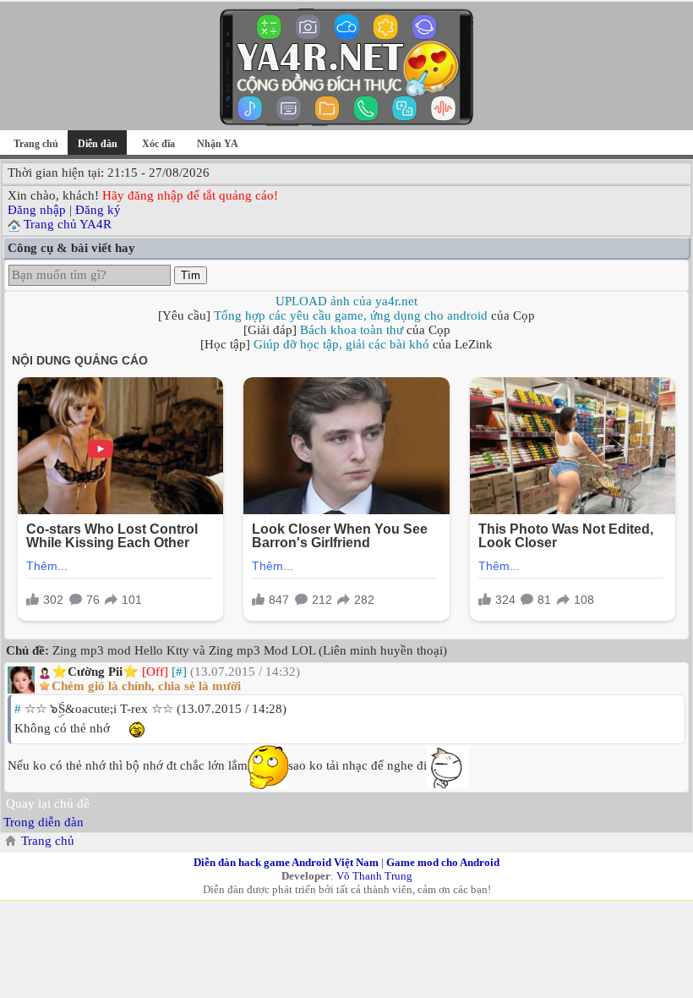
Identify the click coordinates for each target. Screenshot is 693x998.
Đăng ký (98, 210)
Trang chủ (36, 144)
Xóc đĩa (158, 144)
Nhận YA (217, 144)
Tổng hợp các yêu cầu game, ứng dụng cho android (351, 315)
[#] (179, 671)
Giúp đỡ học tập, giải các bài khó (341, 344)
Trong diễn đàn (43, 822)
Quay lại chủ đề (48, 803)
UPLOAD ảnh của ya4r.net (346, 301)
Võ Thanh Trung (374, 875)
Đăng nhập (37, 210)
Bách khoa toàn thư (351, 330)
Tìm (190, 275)
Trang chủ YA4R (68, 224)
